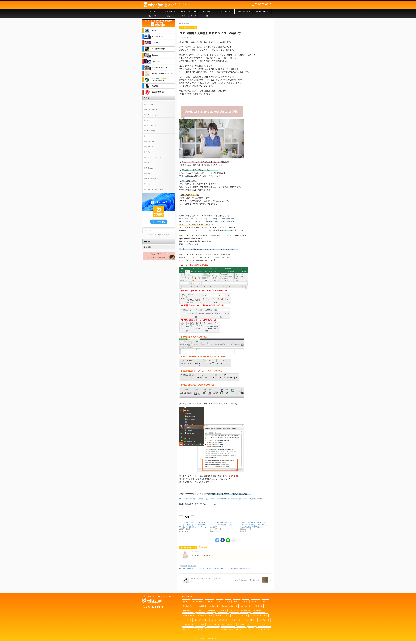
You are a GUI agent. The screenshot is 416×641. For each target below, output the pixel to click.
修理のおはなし (151, 168)
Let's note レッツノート (188, 11)
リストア (200, 624)
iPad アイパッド (225, 11)
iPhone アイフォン (244, 11)
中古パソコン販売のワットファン (222, 569)
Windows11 (188, 615)
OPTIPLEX (258, 606)
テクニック (149, 147)
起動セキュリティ (263, 629)
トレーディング (201, 620)
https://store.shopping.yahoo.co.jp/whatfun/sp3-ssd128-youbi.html (206, 218)
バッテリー (236, 620)
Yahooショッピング (204, 615)
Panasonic (188, 610)
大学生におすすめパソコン (242, 569)
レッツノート (213, 624)
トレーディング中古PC (219, 620)
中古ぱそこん (264, 624)
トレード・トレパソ (262, 11)
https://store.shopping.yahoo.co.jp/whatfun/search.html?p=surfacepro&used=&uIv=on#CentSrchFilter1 (221, 499)
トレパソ (187, 620)
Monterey (245, 606)
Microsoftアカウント (229, 606)
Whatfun (190, 569)
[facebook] (222, 540)
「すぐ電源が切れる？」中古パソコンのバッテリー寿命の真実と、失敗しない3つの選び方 (223, 525)
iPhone (255, 601)
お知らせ (149, 173)
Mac (265, 601)
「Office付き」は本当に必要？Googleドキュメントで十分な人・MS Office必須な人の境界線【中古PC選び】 (253, 525)
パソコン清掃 (249, 620)
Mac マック (207, 11)
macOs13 (213, 606)
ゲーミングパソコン (239, 615)
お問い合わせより (151, 179)
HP (228, 601)
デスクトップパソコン (259, 615)
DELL (220, 601)
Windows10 (259, 610)
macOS (202, 606)
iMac (237, 601)
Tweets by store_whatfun (158, 235)
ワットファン (198, 569)
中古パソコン (207, 569)
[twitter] (217, 540)
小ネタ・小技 (151, 16)
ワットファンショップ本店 (154, 189)
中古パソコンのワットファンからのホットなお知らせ (158, 596)
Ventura (234, 610)
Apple (186, 601)
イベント (149, 184)
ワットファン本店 (159, 222)
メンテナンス (264, 620)
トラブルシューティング (188, 16)
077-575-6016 (262, 4)
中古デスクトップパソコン (193, 629)
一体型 (241, 624)
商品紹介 (170, 16)
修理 (207, 16)
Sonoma (211, 610)
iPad (245, 601)
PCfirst (184, 569)
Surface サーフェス (170, 11)
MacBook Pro (189, 606)
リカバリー (188, 624)
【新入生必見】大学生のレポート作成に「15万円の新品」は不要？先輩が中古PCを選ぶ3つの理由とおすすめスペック (193, 525)
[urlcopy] (233, 540)
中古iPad (252, 624)
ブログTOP (151, 11)
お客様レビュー (222, 615)
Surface (222, 610)
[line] (228, 540)
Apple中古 (197, 601)
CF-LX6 (209, 601)
